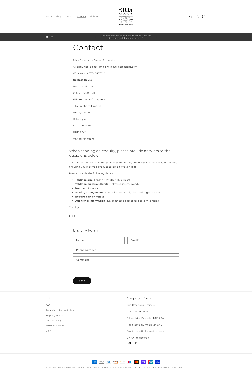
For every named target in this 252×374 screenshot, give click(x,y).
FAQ (48, 305)
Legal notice (177, 367)
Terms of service (124, 367)
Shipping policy (141, 367)
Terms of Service (55, 325)
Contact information (160, 367)
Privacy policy (108, 367)
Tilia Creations (59, 367)
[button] (59, 16)
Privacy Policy (53, 320)
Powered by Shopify (75, 367)
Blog (48, 330)
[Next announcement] (157, 37)
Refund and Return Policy (60, 310)
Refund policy (93, 367)
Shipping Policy (54, 315)
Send (82, 280)
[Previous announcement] (95, 37)
